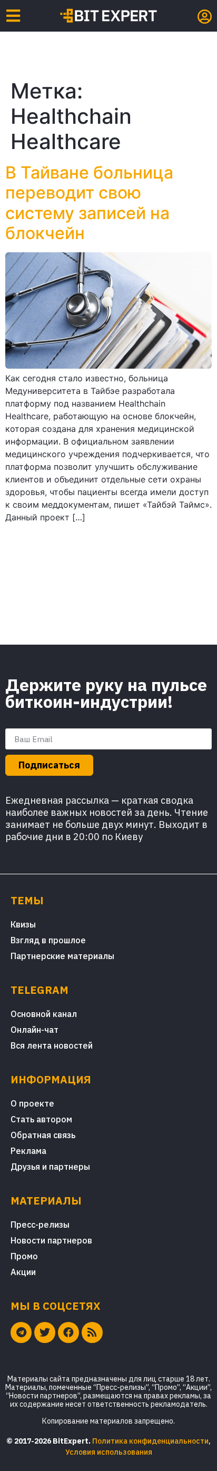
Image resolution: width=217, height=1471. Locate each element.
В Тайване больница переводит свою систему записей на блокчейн (89, 202)
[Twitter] (44, 1332)
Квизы (23, 924)
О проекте (32, 1103)
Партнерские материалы (62, 956)
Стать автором (41, 1119)
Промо (24, 1256)
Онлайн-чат (34, 1029)
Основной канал (44, 1014)
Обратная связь (43, 1135)
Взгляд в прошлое (48, 940)
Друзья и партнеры (50, 1166)
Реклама (28, 1151)
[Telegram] (21, 1332)
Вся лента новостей (52, 1045)
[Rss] (92, 1332)
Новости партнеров (51, 1240)
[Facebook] (68, 1332)
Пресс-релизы (40, 1224)
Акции (23, 1272)
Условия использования (108, 1452)
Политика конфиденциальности (150, 1441)
